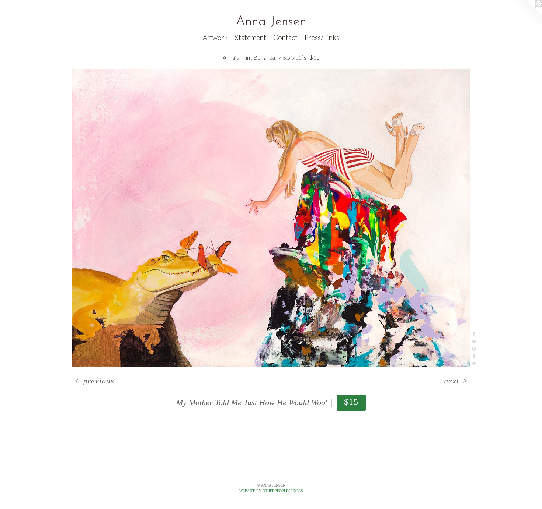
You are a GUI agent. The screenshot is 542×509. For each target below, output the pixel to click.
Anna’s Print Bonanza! (250, 57)
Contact (285, 37)
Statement (250, 37)
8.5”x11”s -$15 (301, 57)
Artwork (215, 37)
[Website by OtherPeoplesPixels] (527, 14)
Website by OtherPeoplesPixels (271, 491)
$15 (351, 402)
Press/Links (322, 37)
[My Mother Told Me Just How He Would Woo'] (271, 218)
